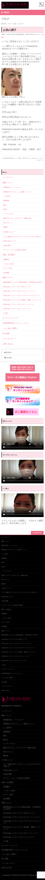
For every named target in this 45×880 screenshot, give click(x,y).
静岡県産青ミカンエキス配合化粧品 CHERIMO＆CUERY (22, 282)
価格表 (5, 227)
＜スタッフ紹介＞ (9, 264)
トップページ (8, 177)
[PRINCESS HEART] (15, 6)
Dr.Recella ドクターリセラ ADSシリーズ (16, 287)
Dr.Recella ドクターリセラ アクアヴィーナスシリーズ (21, 295)
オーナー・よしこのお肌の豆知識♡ (15, 250)
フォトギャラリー (9, 339)
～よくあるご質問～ (10, 328)
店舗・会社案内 (9, 255)
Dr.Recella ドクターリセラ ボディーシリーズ (18, 304)
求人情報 (6, 333)
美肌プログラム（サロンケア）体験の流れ (17, 218)
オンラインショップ (10, 318)
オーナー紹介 (7, 268)
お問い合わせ (8, 344)
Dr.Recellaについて (9, 241)
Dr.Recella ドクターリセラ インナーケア (16, 309)
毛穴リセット (7, 223)
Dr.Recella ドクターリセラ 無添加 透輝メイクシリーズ (22, 300)
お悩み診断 (7, 245)
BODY (5, 209)
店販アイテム (8, 277)
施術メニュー (8, 183)
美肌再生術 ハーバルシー (12, 187)
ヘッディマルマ (8, 214)
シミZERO (6, 196)
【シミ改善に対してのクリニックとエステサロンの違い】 (22, 237)
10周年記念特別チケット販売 (11, 158)
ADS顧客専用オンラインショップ (16, 323)
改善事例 (6, 200)
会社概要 (6, 273)
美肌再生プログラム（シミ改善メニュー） (17, 192)
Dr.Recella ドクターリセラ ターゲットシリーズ (19, 291)
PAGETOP (38, 532)
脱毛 (4, 205)
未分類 (9, 358)
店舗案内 (6, 259)
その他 (5, 313)
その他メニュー (9, 232)
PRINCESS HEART (19, 875)
